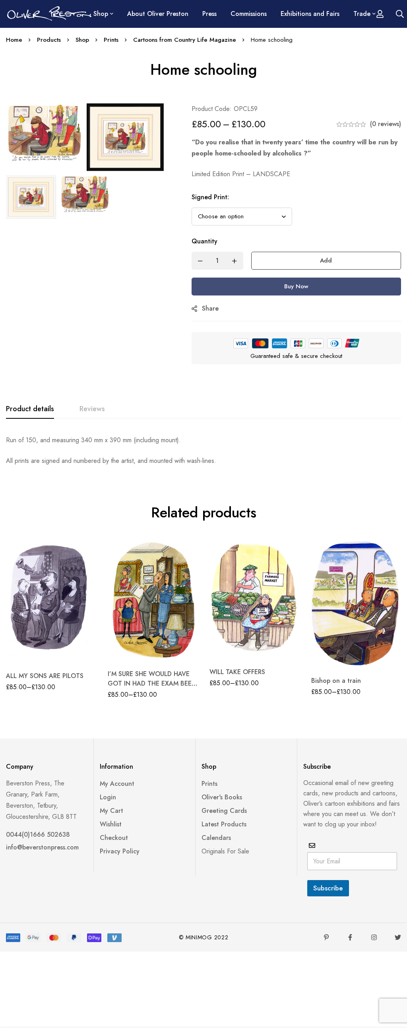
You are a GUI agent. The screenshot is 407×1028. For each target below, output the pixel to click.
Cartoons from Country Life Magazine (184, 39)
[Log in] (380, 14)
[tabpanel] (203, 450)
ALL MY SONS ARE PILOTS (44, 675)
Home (14, 39)
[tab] (30, 409)
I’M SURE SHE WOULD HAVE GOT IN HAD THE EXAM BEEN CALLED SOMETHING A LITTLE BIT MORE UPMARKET (152, 688)
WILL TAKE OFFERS (237, 671)
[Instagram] (374, 937)
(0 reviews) (385, 123)
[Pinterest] (326, 937)
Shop (82, 39)
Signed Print (210, 197)
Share (210, 308)
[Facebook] (350, 937)
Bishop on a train (336, 680)
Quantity (204, 241)
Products (49, 39)
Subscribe (328, 888)
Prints (111, 39)
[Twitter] (398, 937)
